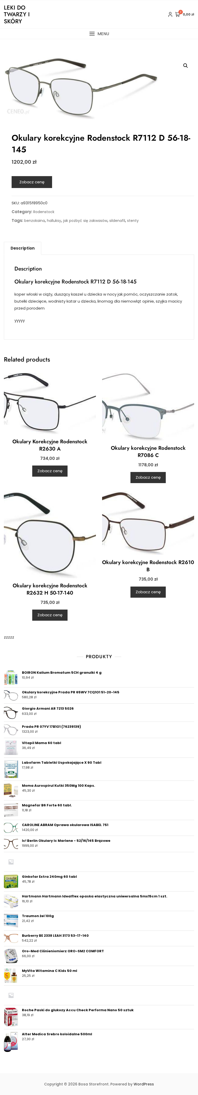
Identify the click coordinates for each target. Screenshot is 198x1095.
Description (23, 248)
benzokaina (34, 220)
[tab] (22, 248)
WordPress (144, 1084)
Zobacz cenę (31, 182)
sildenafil (117, 220)
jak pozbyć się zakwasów (85, 220)
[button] (99, 33)
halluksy (54, 220)
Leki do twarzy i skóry (17, 14)
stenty (133, 220)
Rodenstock (43, 211)
